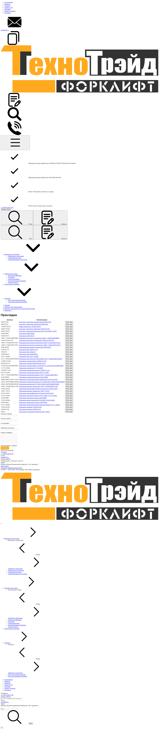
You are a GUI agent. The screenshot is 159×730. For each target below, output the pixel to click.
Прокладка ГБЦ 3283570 (27, 352)
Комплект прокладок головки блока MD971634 (35, 322)
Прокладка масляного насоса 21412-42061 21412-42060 (38, 396)
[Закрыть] (1, 523)
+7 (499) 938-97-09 (7, 207)
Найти (30, 723)
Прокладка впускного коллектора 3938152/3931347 (36, 340)
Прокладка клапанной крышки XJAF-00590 (33, 377)
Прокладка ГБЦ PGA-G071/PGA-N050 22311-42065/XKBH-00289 (40, 359)
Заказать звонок (5, 209)
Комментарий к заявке (8, 445)
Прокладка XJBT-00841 (27, 333)
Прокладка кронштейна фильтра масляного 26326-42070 (38, 389)
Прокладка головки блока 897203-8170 (32, 363)
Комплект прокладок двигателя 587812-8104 (34, 329)
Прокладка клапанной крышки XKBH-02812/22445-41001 (38, 379)
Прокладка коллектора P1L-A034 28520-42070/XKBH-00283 (39, 384)
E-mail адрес (5, 423)
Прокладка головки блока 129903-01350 (32, 361)
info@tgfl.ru (5, 30)
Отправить (5, 448)
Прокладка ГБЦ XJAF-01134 (28, 350)
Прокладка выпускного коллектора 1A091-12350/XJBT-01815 (39, 343)
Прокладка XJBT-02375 (27, 336)
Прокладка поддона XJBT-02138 (30, 409)
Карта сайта (5, 466)
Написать (64, 224)
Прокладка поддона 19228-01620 (30, 407)
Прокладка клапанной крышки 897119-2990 (34, 373)
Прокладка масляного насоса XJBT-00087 (33, 398)
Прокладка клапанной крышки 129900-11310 (34, 370)
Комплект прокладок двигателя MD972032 (33, 324)
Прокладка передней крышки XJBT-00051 (33, 402)
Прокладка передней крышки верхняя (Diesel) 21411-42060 (39, 405)
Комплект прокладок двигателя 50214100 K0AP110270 (37, 331)
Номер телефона (6, 432)
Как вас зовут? (5, 418)
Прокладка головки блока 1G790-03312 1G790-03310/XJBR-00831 (41, 366)
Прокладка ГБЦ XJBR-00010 (28, 354)
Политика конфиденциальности (11, 468)
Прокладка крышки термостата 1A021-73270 (34, 391)
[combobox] (79, 709)
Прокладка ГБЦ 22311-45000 (28, 356)
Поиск (30, 224)
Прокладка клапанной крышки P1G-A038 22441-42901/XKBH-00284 (42, 382)
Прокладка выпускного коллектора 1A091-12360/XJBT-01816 (39, 345)
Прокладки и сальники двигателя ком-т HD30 (34, 412)
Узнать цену (69, 322)
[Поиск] (14, 120)
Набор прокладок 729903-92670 (30, 327)
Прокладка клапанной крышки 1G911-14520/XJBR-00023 (38, 375)
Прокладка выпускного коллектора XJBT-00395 (35, 347)
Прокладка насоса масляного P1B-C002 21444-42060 (37, 400)
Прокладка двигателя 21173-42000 (31, 368)
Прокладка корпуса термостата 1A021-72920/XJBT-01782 (38, 386)
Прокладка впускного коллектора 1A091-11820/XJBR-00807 (39, 338)
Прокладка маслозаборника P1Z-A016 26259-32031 (36, 393)
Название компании (7, 428)
